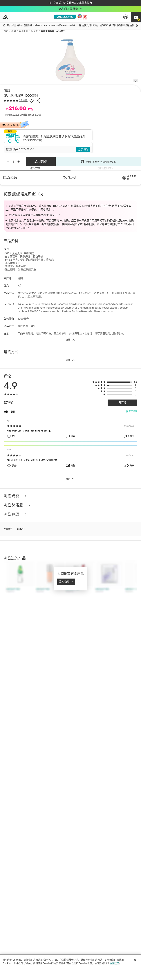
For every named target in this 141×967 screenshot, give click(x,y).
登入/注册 (64, 581)
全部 (6, 412)
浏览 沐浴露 (14, 505)
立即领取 (83, 149)
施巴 (7, 90)
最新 (13, 412)
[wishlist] (31, 100)
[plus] (18, 161)
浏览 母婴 (12, 496)
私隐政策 (114, 963)
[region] (70, 960)
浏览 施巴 (12, 514)
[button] (136, 17)
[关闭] (135, 960)
